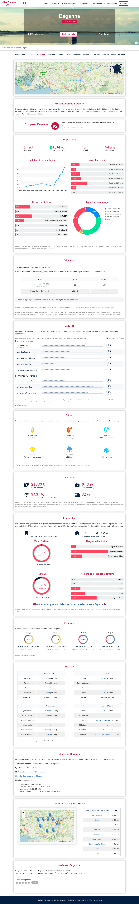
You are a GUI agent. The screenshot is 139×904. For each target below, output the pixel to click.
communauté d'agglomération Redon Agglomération (99, 111)
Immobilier (87, 54)
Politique (97, 54)
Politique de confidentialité (77, 900)
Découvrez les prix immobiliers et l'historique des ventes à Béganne (69, 604)
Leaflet (104, 93)
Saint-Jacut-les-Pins (97, 844)
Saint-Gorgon (97, 815)
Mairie (113, 54)
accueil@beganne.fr (37, 772)
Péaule (96, 834)
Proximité (122, 54)
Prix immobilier (70, 3)
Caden (47, 678)
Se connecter (112, 3)
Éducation (51, 54)
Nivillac (97, 829)
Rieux (97, 849)
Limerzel (97, 853)
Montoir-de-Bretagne (103, 734)
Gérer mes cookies (95, 900)
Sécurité (60, 54)
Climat (68, 54)
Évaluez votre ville (52, 3)
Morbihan (17, 48)
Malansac (47, 711)
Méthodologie (21, 405)
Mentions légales (60, 900)
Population (41, 54)
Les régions (83, 3)
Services (106, 54)
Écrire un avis (68, 34)
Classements (97, 3)
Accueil (3, 48)
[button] (18, 65)
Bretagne (10, 48)
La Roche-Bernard (103, 720)
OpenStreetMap (119, 93)
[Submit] (65, 127)
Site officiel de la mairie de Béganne (28, 776)
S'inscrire (123, 3)
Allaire (45, 300)
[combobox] (88, 127)
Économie (77, 54)
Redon (75, 300)
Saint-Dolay (96, 839)
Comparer (31, 54)
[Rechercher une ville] (25, 3)
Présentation (20, 54)
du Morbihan (62, 109)
